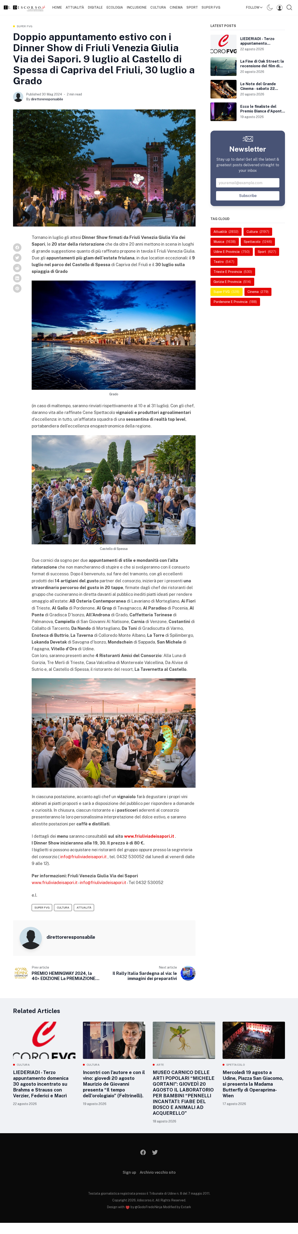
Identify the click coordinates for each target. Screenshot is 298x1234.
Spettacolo (235, 1064)
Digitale (95, 7)
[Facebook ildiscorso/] (143, 1152)
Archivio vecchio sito (158, 1172)
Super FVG (25, 26)
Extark (186, 1207)
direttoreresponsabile (47, 99)
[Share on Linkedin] (17, 278)
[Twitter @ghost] (154, 1152)
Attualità (75, 7)
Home (57, 7)
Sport (192, 7)
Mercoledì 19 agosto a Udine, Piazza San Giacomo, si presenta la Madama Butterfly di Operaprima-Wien (253, 1084)
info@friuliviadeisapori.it (83, 856)
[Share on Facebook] (17, 247)
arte (160, 1064)
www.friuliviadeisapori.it (55, 882)
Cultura (158, 7)
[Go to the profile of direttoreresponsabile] (18, 97)
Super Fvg (211, 7)
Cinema (176, 7)
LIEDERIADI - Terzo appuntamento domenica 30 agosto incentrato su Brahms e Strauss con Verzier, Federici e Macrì (40, 1084)
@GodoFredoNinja (148, 1207)
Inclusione (137, 7)
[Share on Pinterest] (17, 288)
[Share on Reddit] (17, 268)
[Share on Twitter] (17, 258)
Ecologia (114, 7)
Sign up (129, 1172)
